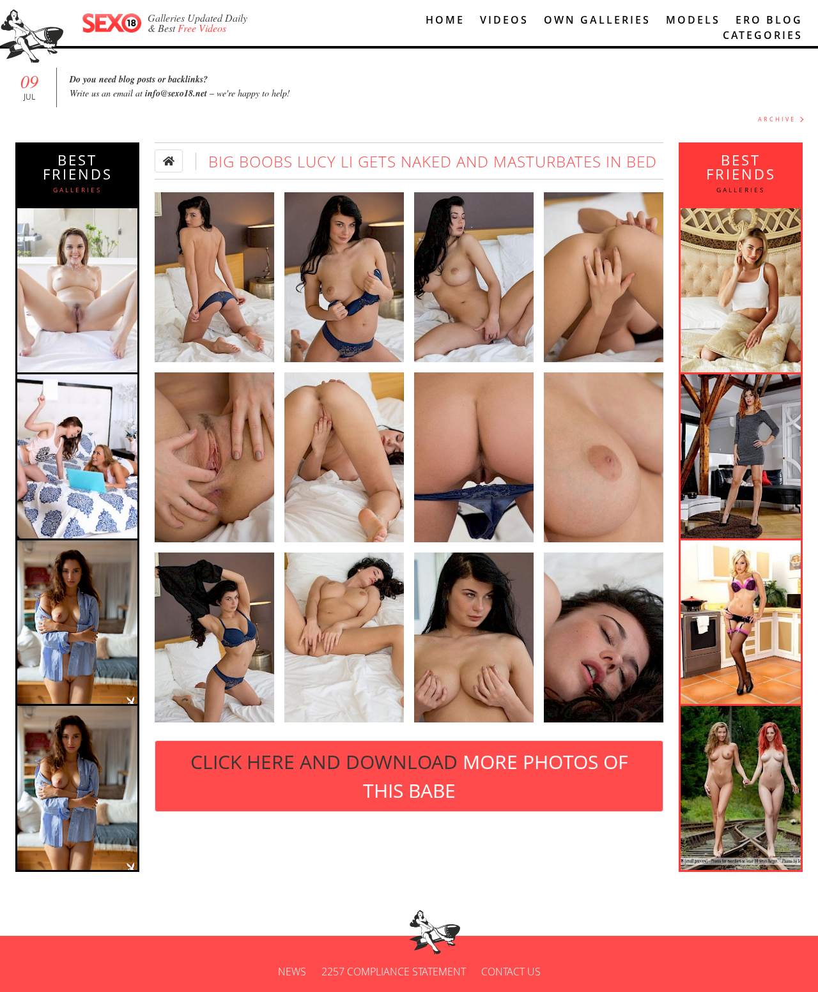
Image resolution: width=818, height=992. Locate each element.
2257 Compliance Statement (393, 972)
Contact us (511, 972)
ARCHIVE (777, 119)
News (292, 972)
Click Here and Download (409, 776)
